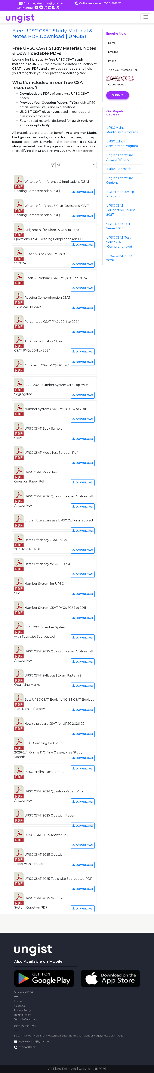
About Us (19, 1005)
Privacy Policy (22, 1010)
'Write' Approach (118, 169)
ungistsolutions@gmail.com (34, 1041)
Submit (117, 95)
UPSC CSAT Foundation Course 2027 (120, 210)
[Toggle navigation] (145, 17)
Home (18, 1001)
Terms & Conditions (25, 1019)
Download (84, 192)
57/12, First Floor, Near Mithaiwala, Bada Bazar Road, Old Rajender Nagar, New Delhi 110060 (69, 1035)
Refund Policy (22, 1014)
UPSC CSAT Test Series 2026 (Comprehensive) (119, 242)
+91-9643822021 (26, 1047)
